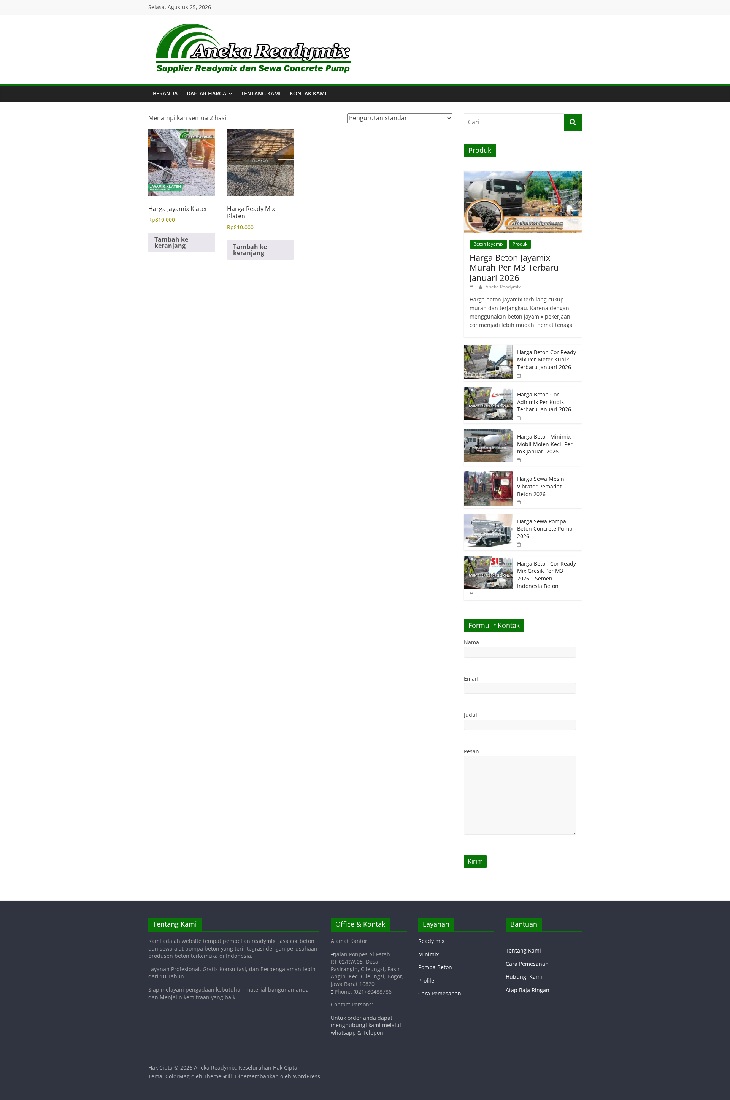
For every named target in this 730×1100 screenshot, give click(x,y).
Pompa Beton (435, 967)
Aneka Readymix (503, 287)
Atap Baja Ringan (527, 990)
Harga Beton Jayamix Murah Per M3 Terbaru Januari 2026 (514, 267)
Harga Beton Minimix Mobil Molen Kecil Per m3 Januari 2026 (545, 444)
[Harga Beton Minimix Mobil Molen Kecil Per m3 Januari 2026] (488, 433)
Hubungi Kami (524, 976)
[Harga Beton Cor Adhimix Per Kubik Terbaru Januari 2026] (488, 391)
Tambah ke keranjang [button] (171, 242)
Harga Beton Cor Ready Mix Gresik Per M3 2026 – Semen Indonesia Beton (546, 575)
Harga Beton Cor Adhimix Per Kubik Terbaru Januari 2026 (544, 402)
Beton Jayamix (488, 244)
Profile (426, 980)
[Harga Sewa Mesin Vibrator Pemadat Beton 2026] (488, 475)
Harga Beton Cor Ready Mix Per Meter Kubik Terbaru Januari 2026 (546, 360)
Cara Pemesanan (439, 993)
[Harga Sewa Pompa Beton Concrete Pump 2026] (488, 517)
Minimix (428, 954)
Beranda (165, 93)
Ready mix (431, 941)
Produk (520, 244)
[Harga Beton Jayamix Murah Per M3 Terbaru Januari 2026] (523, 174)
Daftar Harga (206, 93)
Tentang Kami (261, 93)
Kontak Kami (308, 93)
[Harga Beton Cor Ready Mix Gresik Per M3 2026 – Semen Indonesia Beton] (488, 560)
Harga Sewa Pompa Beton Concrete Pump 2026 (545, 529)
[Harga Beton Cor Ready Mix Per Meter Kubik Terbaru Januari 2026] (488, 348)
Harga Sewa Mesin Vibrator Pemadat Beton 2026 (540, 486)
